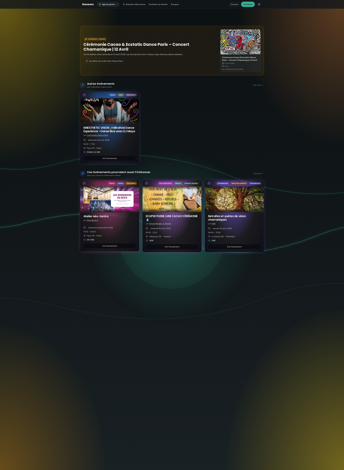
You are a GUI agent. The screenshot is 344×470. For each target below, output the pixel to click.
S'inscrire (234, 4)
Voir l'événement (109, 158)
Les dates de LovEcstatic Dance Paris (106, 61)
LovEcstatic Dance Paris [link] (97, 135)
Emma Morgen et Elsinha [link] (160, 223)
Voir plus (257, 173)
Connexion (248, 4)
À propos (175, 4)
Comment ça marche (158, 4)
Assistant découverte (135, 4)
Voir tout (257, 85)
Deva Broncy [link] (92, 220)
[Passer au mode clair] (259, 4)
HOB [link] (213, 223)
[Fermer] (214, 450)
